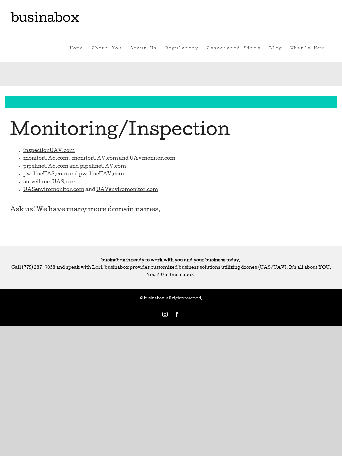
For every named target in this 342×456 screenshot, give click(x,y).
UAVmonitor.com (152, 158)
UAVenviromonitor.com (127, 190)
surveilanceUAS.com (50, 182)
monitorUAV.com (95, 158)
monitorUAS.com (45, 158)
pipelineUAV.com (103, 166)
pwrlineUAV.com (101, 174)
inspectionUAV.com (49, 151)
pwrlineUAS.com (45, 174)
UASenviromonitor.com (53, 190)
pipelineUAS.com (45, 166)
